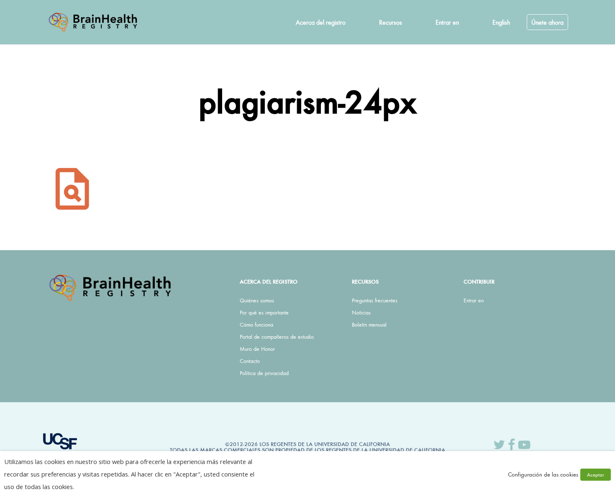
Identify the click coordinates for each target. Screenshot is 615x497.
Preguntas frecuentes (374, 300)
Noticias (361, 312)
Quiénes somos (257, 300)
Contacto (250, 361)
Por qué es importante (264, 312)
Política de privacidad (264, 373)
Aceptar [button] (595, 474)
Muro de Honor (257, 348)
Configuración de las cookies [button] (543, 474)
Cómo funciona (256, 324)
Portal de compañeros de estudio (277, 336)
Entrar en (474, 300)
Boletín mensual (369, 324)
